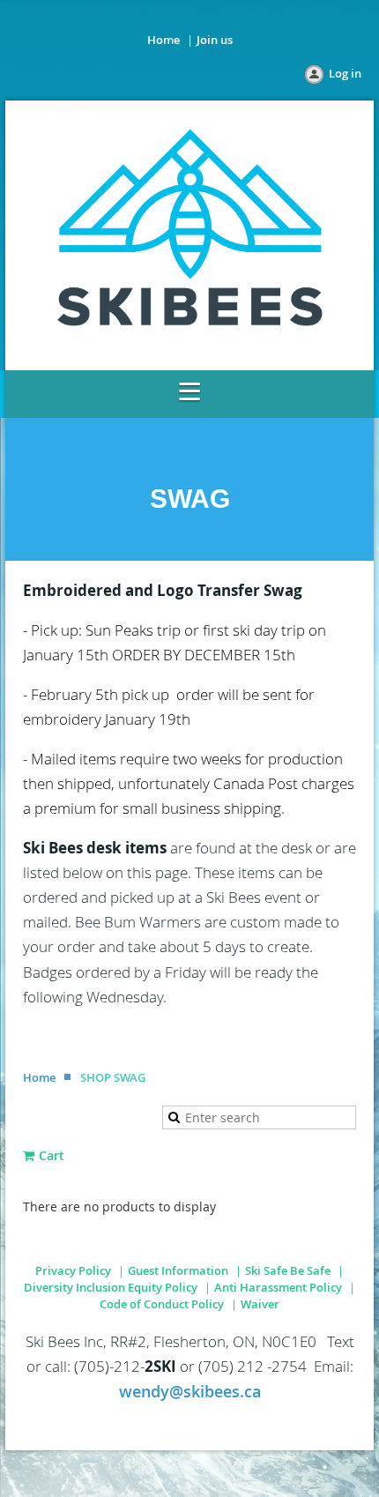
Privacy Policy (73, 1270)
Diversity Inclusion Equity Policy (110, 1287)
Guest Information (178, 1270)
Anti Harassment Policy (278, 1287)
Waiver (260, 1304)
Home (163, 40)
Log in (345, 73)
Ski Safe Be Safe (288, 1270)
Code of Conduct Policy (162, 1304)
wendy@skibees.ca (190, 1392)
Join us (215, 40)
